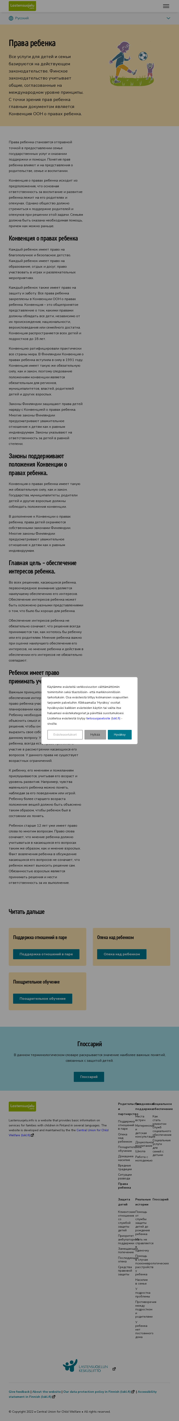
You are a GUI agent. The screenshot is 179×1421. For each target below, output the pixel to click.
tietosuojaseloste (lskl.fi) (103, 718)
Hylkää (95, 735)
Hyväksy (120, 735)
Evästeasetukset (65, 735)
